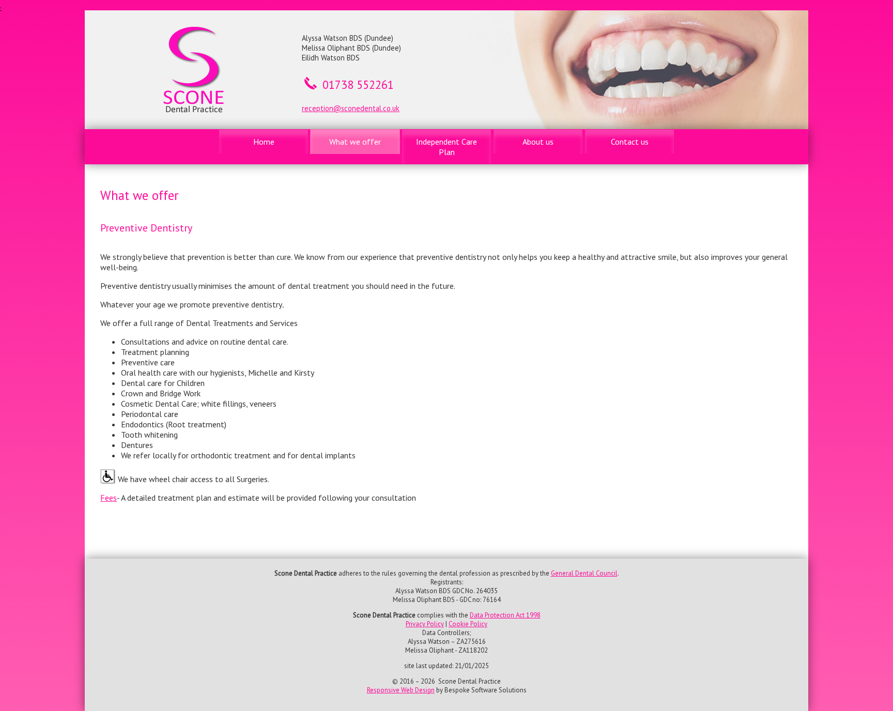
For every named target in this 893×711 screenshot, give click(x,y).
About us (537, 141)
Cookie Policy (468, 624)
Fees (108, 497)
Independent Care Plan (446, 146)
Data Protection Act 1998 (505, 615)
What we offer (355, 141)
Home (263, 141)
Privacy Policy (425, 624)
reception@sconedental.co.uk (350, 108)
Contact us (630, 141)
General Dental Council (584, 573)
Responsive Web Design (401, 690)
